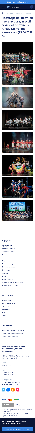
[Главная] (2, 13)
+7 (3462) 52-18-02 (8, 375)
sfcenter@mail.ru (7, 365)
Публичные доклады (8, 267)
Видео (4, 312)
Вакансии (5, 273)
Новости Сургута (7, 279)
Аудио (4, 315)
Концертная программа (10, 336)
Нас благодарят (7, 270)
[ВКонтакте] (8, 389)
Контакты (5, 258)
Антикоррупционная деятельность (13, 282)
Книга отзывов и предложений (12, 333)
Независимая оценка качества (12, 264)
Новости (4, 276)
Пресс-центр (9, 13)
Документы (5, 261)
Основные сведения (8, 249)
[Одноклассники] (13, 389)
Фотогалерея (19, 13)
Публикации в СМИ (8, 303)
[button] (31, 7)
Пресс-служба (6, 300)
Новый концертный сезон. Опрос (13, 330)
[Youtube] (17, 389)
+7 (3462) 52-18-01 (8, 373)
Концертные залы (8, 252)
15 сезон (28, 13)
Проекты (5, 255)
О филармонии (7, 246)
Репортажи (5, 306)
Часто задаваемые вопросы (11, 285)
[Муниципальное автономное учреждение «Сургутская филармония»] (13, 7)
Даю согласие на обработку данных (17, 429)
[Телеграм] (3, 389)
